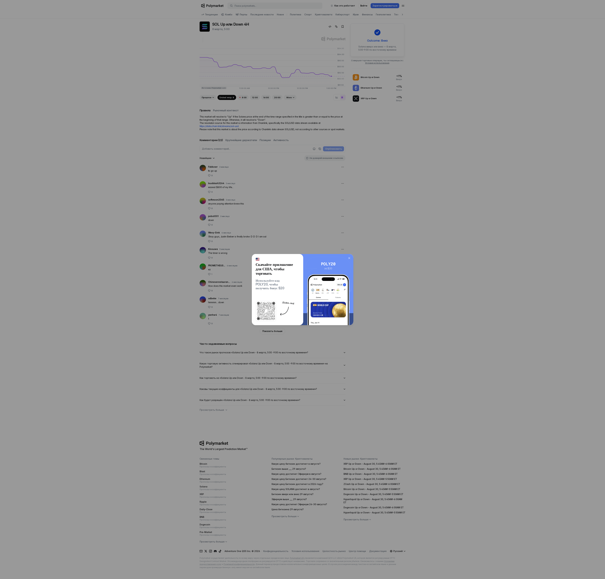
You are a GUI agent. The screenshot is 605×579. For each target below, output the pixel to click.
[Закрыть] (349, 258)
